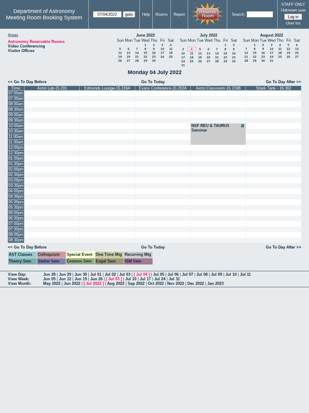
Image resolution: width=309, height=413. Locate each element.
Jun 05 (49, 279)
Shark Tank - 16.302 (273, 88)
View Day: (17, 274)
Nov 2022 (175, 283)
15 (145, 52)
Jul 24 (159, 279)
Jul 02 (110, 274)
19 (120, 56)
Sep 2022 (136, 283)
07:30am (16, 98)
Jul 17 (145, 279)
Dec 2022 (195, 283)
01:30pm (16, 163)
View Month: (19, 283)
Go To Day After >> (283, 82)
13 (128, 52)
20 (128, 56)
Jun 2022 (72, 283)
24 (162, 56)
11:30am (15, 142)
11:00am (15, 136)
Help (146, 14)
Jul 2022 (93, 283)
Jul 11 (245, 274)
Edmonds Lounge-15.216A (107, 88)
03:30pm (16, 185)
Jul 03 (124, 274)
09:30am (16, 120)
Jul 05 (158, 274)
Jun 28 (49, 274)
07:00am (16, 93)
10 (162, 48)
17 (162, 52)
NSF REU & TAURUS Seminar (210, 127)
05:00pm (16, 202)
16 (154, 52)
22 (145, 56)
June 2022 (145, 35)
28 (137, 60)
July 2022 (208, 35)
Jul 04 (141, 274)
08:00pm (16, 234)
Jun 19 (81, 279)
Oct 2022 (156, 283)
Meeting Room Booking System (44, 18)
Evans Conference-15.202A (163, 88)
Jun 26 (96, 279)
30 (154, 60)
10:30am (16, 131)
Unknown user (293, 10)
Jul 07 (187, 274)
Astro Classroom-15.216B (218, 88)
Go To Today (153, 82)
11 (171, 48)
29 (145, 60)
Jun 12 (65, 279)
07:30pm (16, 229)
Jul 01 (95, 274)
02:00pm (16, 169)
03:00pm (16, 180)
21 (137, 56)
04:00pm (16, 191)
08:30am (16, 109)
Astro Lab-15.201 (52, 88)
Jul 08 (202, 274)
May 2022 (51, 283)
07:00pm (16, 223)
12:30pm (16, 153)
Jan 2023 (215, 283)
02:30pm (16, 174)
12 (120, 52)
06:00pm (16, 212)
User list (293, 23)
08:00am (16, 104)
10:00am (16, 125)
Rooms (161, 14)
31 (183, 65)
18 (171, 52)
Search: (238, 14)
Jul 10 (231, 274)
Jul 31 (174, 279)
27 (128, 60)
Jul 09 (216, 274)
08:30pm (16, 240)
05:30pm (16, 207)
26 (120, 60)
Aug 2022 (115, 283)
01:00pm (16, 158)
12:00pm (16, 147)
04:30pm (16, 196)
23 (154, 56)
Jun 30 (81, 274)
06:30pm (16, 218)
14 (137, 52)
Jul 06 (173, 274)
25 (171, 56)
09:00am (16, 114)
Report (179, 14)
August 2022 (271, 35)
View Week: (18, 279)
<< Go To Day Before (27, 82)
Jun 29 (65, 274)
